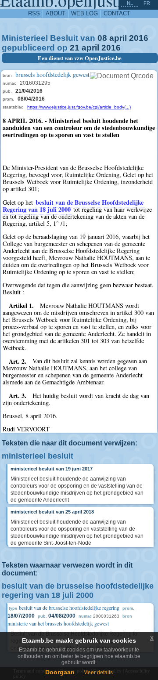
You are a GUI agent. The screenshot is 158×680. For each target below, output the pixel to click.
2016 (138, 38)
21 (74, 47)
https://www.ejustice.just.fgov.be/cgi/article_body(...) (79, 107)
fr (147, 3)
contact (117, 13)
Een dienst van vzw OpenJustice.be (80, 58)
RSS (34, 13)
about (55, 13)
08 (102, 38)
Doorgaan (60, 672)
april (118, 38)
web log (84, 13)
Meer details (98, 672)
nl (130, 3)
